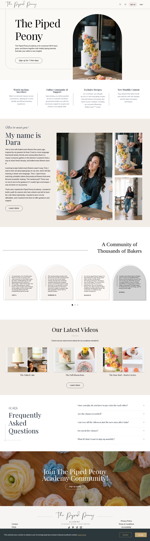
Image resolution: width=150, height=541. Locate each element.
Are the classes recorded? (90, 414)
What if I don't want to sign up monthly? (96, 439)
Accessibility (126, 527)
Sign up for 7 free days (29, 60)
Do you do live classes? (88, 430)
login (141, 4)
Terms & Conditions (126, 524)
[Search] (120, 4)
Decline (125, 535)
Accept (140, 535)
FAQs (14, 527)
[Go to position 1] (72, 305)
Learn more (82, 535)
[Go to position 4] (75, 305)
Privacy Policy (126, 521)
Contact (15, 524)
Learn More (14, 208)
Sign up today (75, 486)
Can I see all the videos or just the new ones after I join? (103, 422)
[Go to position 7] (77, 305)
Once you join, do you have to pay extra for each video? (103, 405)
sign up (132, 4)
